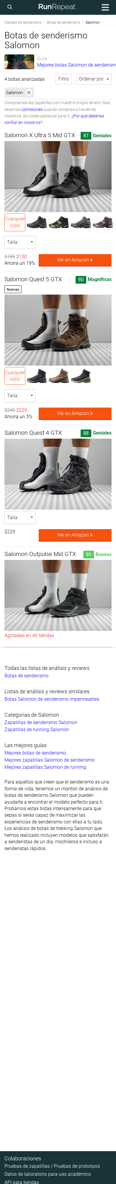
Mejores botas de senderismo (35, 753)
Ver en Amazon (73, 260)
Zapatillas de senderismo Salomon (40, 722)
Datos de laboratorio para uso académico (47, 1174)
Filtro (63, 79)
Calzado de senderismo (23, 22)
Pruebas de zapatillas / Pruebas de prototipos (52, 1166)
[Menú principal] (104, 7)
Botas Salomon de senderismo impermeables (51, 699)
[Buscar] (10, 7)
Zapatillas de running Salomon (36, 729)
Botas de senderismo (63, 22)
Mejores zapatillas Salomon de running (45, 767)
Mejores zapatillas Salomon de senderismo (49, 760)
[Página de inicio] (57, 7)
